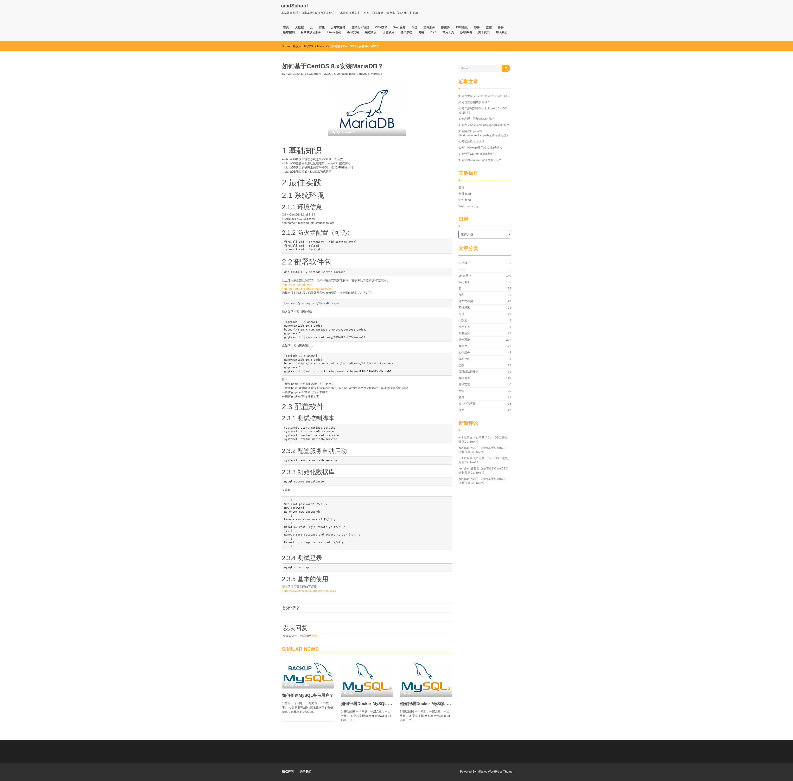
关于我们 (484, 32)
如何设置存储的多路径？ (474, 102)
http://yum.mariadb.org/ (297, 284)
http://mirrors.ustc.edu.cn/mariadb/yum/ (307, 288)
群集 (322, 27)
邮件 (477, 27)
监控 (489, 27)
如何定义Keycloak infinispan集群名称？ (483, 125)
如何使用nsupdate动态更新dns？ (479, 160)
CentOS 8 (362, 73)
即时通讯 (462, 27)
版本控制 (289, 32)
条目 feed (464, 193)
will (460, 437)
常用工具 (448, 32)
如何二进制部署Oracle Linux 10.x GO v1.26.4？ (482, 110)
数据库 (445, 27)
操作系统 (406, 32)
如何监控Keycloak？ (471, 141)
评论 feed (464, 199)
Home (286, 46)
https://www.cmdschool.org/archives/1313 (309, 590)
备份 (501, 27)
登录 (315, 636)
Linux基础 (334, 32)
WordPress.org (468, 206)
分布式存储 (338, 27)
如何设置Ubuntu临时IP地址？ (477, 153)
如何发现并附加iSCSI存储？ (476, 118)
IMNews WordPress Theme (495, 771)
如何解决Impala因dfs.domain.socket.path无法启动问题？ (483, 133)
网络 (421, 32)
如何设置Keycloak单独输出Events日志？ (484, 96)
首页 (286, 27)
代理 (414, 27)
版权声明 (466, 32)
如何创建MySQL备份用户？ (308, 695)
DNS (433, 32)
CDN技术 (381, 27)
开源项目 (388, 32)
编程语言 (371, 32)
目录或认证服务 (311, 32)
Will (289, 73)
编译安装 (353, 32)
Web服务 (399, 27)
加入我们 (501, 32)
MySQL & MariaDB (316, 46)
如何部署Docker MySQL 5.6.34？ (367, 703)
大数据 (299, 27)
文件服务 (429, 27)
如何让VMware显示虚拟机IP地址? (480, 147)
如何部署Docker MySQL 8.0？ (426, 703)
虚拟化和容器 (360, 27)
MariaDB (376, 73)
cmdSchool (294, 5)
